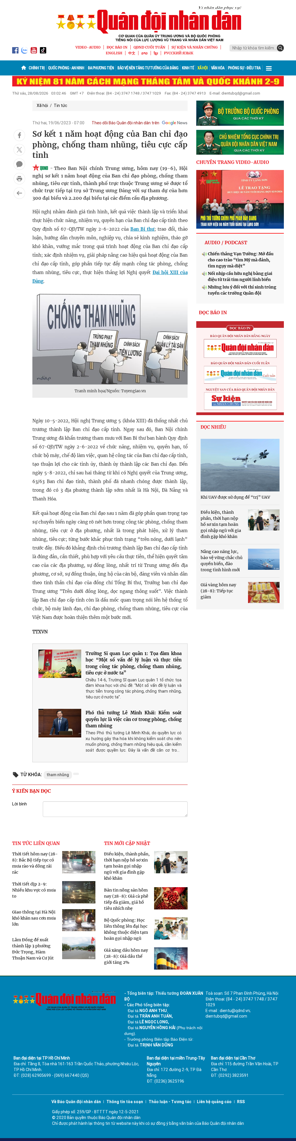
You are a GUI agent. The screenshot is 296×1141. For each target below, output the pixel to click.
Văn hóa (217, 68)
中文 (131, 53)
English (114, 53)
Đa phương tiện (101, 68)
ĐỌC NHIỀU (213, 427)
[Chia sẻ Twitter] (19, 150)
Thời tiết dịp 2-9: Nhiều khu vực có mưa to (34, 890)
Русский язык (178, 53)
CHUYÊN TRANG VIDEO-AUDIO (232, 162)
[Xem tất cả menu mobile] (268, 68)
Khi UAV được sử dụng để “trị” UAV (235, 497)
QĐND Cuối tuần (149, 47)
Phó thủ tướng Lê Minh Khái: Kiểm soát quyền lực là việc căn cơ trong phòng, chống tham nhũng (133, 719)
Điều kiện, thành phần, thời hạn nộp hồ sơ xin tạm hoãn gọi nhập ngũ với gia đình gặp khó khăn (127, 866)
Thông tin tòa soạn (124, 1101)
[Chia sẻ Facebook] (19, 135)
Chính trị (37, 68)
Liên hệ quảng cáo (214, 1101)
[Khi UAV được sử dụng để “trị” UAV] (240, 465)
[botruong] (240, 113)
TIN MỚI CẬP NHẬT (127, 843)
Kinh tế (188, 68)
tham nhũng (58, 774)
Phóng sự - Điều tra (244, 68)
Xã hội (202, 68)
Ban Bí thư (142, 229)
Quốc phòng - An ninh (66, 68)
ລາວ (144, 53)
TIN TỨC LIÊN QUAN (36, 843)
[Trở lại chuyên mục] (19, 193)
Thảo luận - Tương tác (170, 1101)
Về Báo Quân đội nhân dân (76, 1101)
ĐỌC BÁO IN (117, 47)
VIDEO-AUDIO (88, 47)
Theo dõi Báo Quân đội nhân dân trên (125, 122)
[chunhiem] (240, 142)
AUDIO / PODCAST (226, 242)
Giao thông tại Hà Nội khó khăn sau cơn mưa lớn (34, 918)
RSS (241, 1101)
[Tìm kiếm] (280, 48)
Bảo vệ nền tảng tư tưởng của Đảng (147, 68)
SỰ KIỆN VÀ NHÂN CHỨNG (194, 47)
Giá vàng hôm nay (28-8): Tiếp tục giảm (218, 591)
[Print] (19, 178)
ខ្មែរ (156, 53)
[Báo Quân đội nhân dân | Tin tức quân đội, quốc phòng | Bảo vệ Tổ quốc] (148, 24)
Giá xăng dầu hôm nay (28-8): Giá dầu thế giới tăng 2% (126, 956)
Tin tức (60, 105)
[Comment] (19, 164)
